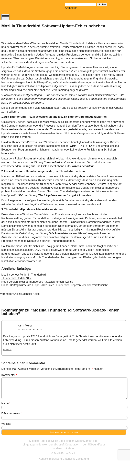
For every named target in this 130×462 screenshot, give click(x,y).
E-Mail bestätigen (17, 61)
